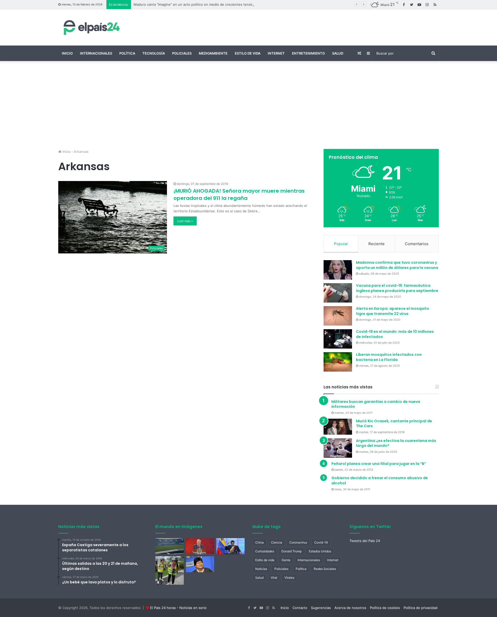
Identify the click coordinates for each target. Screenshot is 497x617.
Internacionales (96, 53)
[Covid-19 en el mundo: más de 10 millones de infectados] (338, 339)
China (259, 542)
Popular (341, 243)
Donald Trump (291, 551)
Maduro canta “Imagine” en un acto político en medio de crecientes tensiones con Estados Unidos (213, 4)
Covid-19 (321, 542)
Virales (289, 578)
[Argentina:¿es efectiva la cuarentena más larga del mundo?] (338, 448)
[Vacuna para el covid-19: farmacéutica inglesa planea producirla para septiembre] (338, 293)
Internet (276, 53)
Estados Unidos (320, 551)
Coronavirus (298, 542)
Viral (274, 578)
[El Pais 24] (90, 27)
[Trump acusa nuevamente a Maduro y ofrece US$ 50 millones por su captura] (230, 546)
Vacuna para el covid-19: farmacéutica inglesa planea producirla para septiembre (397, 288)
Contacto (300, 608)
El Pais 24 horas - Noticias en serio (178, 608)
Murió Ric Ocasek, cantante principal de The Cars (394, 423)
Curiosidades (264, 551)
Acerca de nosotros (350, 608)
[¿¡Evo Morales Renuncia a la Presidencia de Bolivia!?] (200, 564)
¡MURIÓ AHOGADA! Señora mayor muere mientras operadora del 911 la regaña (239, 194)
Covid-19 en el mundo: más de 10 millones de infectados (395, 334)
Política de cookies (385, 608)
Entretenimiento (308, 53)
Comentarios (416, 243)
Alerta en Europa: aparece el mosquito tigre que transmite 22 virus (392, 311)
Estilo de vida (247, 53)
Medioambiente (213, 53)
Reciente (376, 243)
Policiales (182, 53)
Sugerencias (321, 608)
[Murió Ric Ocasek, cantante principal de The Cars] (338, 427)
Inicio (67, 53)
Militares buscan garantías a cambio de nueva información (375, 404)
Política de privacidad (420, 608)
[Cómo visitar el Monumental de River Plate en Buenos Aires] (169, 546)
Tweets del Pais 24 (364, 541)
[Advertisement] (248, 105)
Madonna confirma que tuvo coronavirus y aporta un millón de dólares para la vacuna (397, 265)
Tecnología (153, 53)
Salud (337, 53)
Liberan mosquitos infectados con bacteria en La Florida (389, 357)
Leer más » (185, 221)
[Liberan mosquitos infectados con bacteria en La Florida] (338, 362)
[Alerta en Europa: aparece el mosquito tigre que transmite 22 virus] (338, 316)
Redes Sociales (325, 569)
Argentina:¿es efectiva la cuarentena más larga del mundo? (396, 443)
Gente (286, 560)
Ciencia (276, 542)
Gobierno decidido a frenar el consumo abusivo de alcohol (379, 480)
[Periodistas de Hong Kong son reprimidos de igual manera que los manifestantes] (169, 570)
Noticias (261, 569)
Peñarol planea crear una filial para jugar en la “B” (378, 463)
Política (127, 53)
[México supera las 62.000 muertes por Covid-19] (200, 546)
